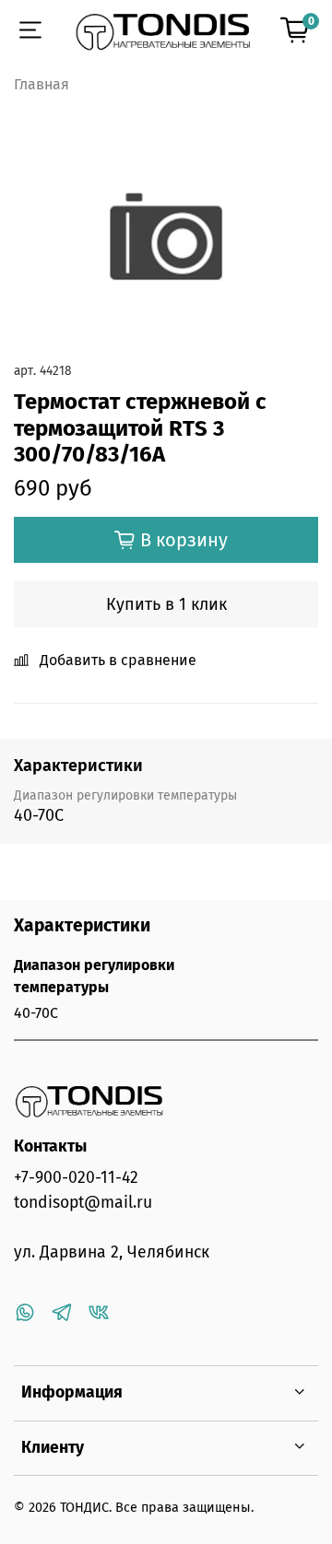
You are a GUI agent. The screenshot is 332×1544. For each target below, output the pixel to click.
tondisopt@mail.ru (83, 1202)
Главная (41, 84)
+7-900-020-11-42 (76, 1177)
